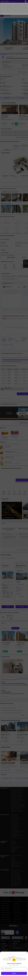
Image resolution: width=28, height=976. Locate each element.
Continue (14, 973)
